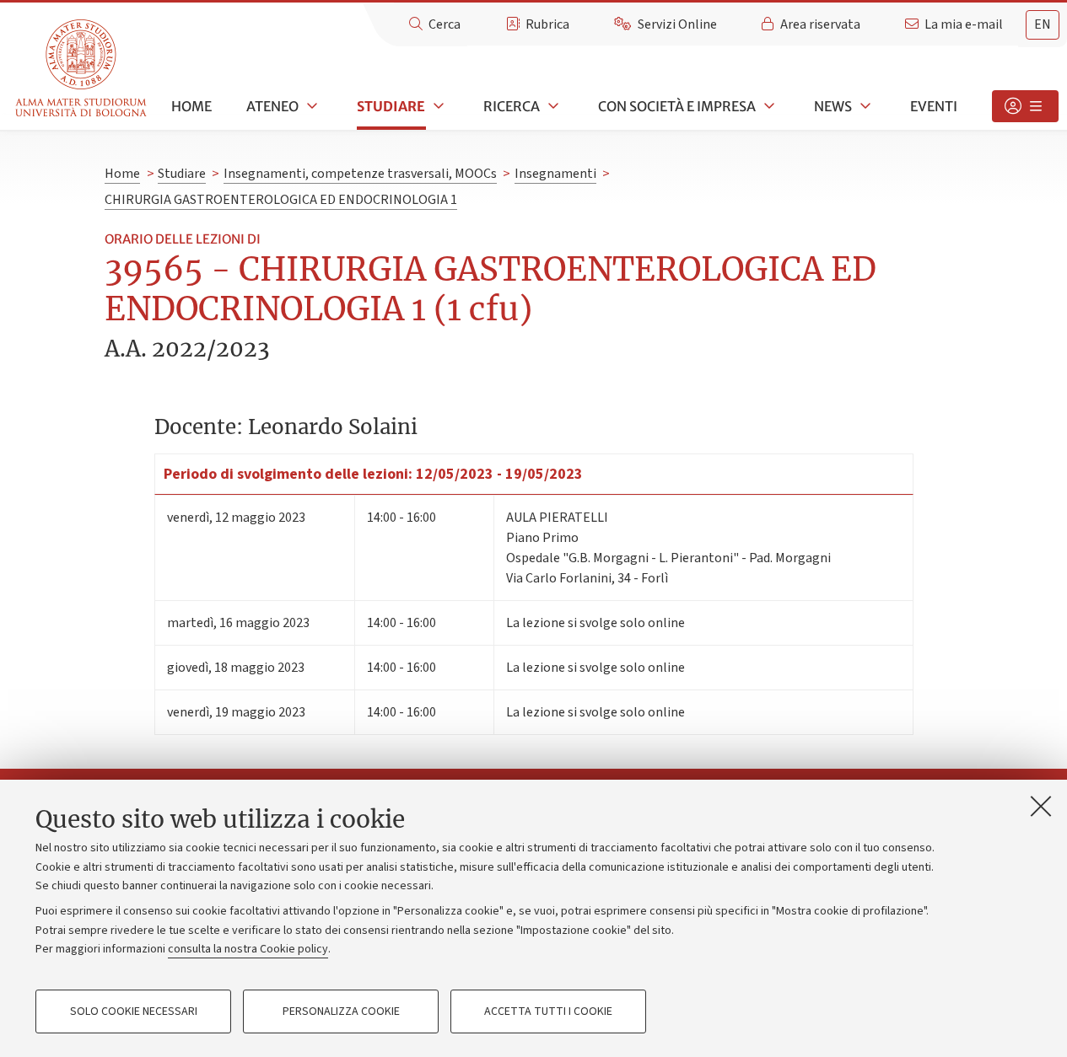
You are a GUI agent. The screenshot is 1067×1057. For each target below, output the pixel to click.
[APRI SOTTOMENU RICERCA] (551, 106)
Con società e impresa (677, 106)
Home (191, 106)
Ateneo (272, 106)
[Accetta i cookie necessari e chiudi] (1040, 805)
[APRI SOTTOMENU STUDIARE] (437, 106)
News (833, 106)
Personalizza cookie (341, 1011)
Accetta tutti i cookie (548, 1011)
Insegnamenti (555, 173)
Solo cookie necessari (133, 1011)
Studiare (391, 106)
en (1042, 24)
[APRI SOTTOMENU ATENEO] (310, 106)
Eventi (933, 106)
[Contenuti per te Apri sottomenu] (1025, 106)
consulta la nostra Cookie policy (248, 949)
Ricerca (511, 106)
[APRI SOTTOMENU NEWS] (864, 106)
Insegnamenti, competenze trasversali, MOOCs (360, 173)
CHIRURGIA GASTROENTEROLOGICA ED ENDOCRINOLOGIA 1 (281, 199)
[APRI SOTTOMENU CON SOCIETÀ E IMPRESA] (767, 106)
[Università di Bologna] (82, 68)
